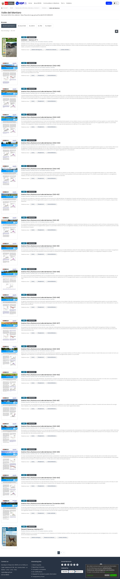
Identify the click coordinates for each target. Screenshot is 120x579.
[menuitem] (63, 3)
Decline (107, 575)
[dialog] (102, 571)
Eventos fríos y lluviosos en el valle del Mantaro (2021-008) (40, 297)
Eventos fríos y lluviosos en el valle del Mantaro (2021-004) (40, 478)
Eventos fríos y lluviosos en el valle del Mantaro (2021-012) (40, 194)
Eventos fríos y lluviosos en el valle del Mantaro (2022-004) (40, 91)
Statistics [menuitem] (69, 3)
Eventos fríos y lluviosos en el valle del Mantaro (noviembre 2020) (43, 503)
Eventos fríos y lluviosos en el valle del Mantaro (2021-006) (40, 426)
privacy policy (109, 572)
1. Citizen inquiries (36, 565)
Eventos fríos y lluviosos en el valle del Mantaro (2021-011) (40, 220)
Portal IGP (5, 8)
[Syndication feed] (116, 31)
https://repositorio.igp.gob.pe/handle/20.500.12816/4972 (37, 15)
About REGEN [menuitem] (37, 3)
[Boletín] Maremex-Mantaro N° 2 (32, 529)
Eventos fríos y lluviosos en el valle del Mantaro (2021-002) (40, 375)
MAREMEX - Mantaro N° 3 (29, 40)
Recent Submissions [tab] (9, 26)
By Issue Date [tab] (22, 26)
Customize (90, 575)
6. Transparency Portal (37, 576)
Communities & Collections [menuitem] (51, 3)
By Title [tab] (40, 26)
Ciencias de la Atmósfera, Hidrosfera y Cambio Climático (27, 8)
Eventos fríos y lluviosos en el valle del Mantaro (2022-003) (40, 117)
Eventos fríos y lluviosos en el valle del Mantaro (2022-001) (40, 169)
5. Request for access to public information (43, 574)
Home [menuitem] (30, 3)
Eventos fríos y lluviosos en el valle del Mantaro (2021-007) (40, 323)
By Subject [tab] (48, 26)
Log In (109, 3)
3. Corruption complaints (38, 569)
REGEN (11, 8)
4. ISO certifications (36, 572)
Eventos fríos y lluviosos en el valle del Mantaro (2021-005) (40, 452)
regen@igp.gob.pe (6, 572)
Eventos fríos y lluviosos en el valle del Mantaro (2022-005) (40, 66)
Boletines (44, 8)
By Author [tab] (32, 26)
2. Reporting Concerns (37, 567)
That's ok (113, 575)
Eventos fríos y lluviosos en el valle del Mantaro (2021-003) (40, 349)
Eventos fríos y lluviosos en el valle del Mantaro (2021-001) (40, 400)
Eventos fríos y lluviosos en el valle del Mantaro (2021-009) (40, 272)
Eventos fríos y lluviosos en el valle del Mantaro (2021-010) (40, 246)
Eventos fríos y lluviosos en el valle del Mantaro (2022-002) (40, 143)
